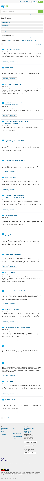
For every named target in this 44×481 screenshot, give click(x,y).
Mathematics (9, 40)
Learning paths (3, 434)
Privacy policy (15, 438)
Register (24, 1)
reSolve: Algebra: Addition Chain (13, 84)
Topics (35, 14)
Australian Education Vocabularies (27, 432)
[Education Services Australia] (4, 460)
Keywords (31, 14)
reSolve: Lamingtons (10, 272)
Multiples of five (9, 67)
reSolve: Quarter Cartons (11, 215)
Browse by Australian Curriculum (4, 429)
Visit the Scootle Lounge (30, 452)
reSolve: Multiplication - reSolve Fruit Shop (15, 291)
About (14, 428)
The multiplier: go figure (10, 399)
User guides (15, 431)
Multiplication (31, 40)
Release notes (19, 478)
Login (40, 1)
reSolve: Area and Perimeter (12, 309)
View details (5, 61)
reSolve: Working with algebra (12, 49)
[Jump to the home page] (4, 6)
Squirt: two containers (10, 363)
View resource (13, 61)
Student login (28, 1)
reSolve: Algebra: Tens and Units (13, 254)
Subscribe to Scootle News (31, 442)
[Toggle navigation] (42, 6)
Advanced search (40, 14)
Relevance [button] (39, 44)
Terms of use (15, 439)
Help (20, 1)
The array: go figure (9, 381)
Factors (36, 40)
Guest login (34, 1)
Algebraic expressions (10, 177)
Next (8, 43)
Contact (14, 434)
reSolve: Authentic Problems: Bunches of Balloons (17, 327)
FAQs (13, 430)
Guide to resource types (17, 433)
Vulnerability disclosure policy (17, 436)
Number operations (24, 40)
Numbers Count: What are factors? (13, 346)
